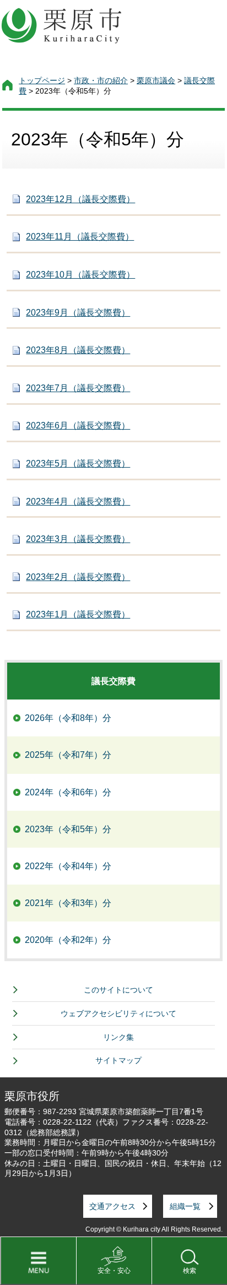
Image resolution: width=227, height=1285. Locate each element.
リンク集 (118, 1037)
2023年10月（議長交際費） (80, 274)
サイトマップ (118, 1060)
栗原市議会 (156, 80)
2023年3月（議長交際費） (78, 539)
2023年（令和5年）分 (68, 829)
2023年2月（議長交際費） (78, 577)
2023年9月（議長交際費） (78, 312)
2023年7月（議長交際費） (78, 388)
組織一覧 (185, 1206)
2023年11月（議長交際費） (80, 236)
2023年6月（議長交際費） (78, 425)
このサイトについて (118, 989)
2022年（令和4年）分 (68, 866)
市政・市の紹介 (101, 80)
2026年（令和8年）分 (68, 718)
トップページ (42, 80)
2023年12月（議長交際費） (80, 199)
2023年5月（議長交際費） (78, 463)
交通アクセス (112, 1206)
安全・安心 (114, 1271)
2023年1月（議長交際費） (78, 614)
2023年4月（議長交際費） (78, 501)
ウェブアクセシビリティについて (118, 1013)
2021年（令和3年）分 (68, 903)
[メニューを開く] (38, 1261)
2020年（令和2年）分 (68, 940)
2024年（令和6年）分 (68, 792)
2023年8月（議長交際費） (78, 350)
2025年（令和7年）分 (68, 755)
